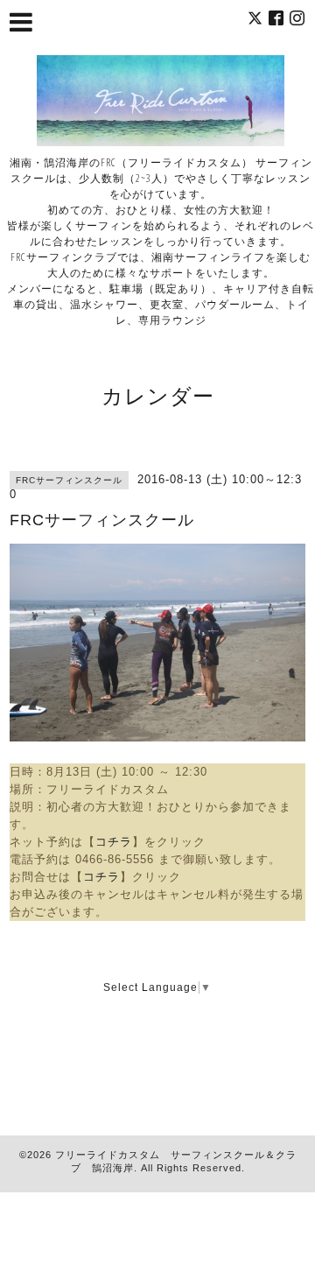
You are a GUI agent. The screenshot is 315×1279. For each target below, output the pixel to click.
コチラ (113, 841)
